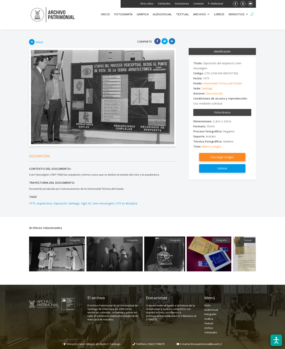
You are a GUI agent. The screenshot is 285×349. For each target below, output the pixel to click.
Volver (39, 42)
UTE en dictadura (126, 203)
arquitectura (44, 203)
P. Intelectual (215, 3)
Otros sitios (147, 3)
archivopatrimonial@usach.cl (205, 344)
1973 (32, 203)
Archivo (199, 14)
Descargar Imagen (222, 157)
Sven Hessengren (103, 203)
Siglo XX (86, 203)
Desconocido (214, 93)
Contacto (198, 3)
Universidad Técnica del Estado (222, 83)
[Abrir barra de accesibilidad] (276, 340)
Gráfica (143, 14)
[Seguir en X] (242, 3)
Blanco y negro (211, 146)
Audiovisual (162, 14)
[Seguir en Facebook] (235, 3)
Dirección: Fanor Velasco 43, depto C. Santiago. (93, 344)
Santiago (73, 203)
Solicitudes (164, 3)
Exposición (60, 203)
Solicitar (222, 168)
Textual (182, 14)
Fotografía (123, 14)
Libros (219, 14)
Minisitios (236, 14)
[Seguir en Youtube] (250, 3)
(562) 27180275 (156, 344)
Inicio (105, 14)
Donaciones (182, 3)
